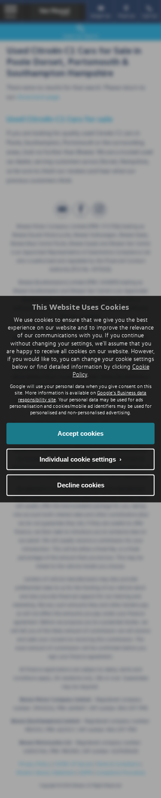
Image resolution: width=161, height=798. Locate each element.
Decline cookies (80, 485)
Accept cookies (80, 433)
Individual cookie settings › (80, 459)
